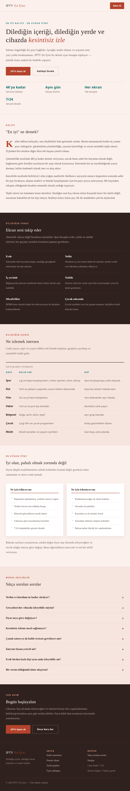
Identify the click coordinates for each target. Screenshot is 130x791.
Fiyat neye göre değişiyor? (21, 617)
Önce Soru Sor (45, 729)
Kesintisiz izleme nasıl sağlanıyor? (26, 628)
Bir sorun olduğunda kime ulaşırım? (27, 669)
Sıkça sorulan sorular (97, 755)
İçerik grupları (53, 765)
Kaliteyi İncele (45, 71)
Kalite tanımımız (54, 755)
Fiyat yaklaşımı (53, 770)
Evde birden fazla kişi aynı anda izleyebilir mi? (33, 659)
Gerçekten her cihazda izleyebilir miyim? (30, 607)
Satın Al (117, 5)
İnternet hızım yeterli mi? (21, 649)
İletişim (91, 760)
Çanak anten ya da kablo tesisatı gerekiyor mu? (34, 638)
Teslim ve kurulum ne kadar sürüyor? (28, 597)
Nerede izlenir (53, 760)
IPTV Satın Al (18, 71)
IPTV (15, 5)
